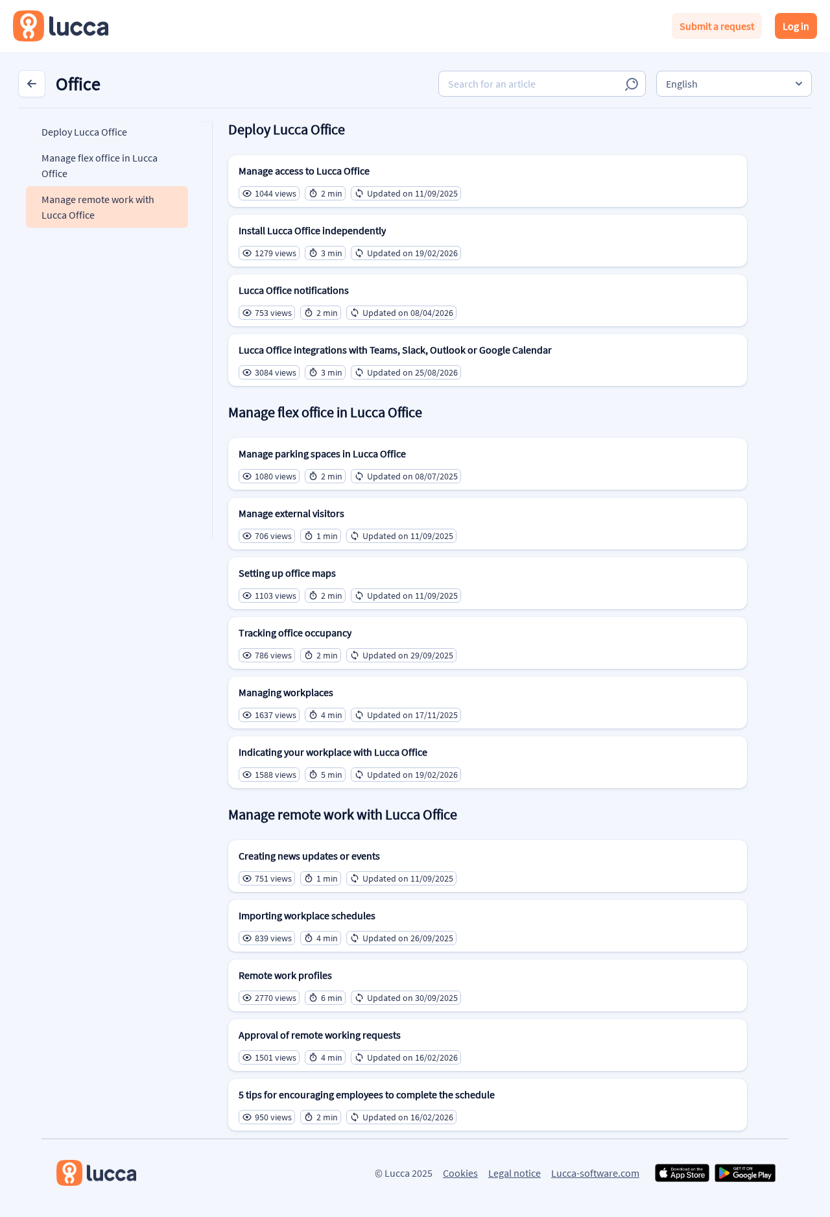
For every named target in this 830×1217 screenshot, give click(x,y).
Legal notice (514, 1172)
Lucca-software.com (595, 1172)
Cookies (460, 1172)
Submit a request (717, 25)
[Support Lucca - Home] (60, 26)
